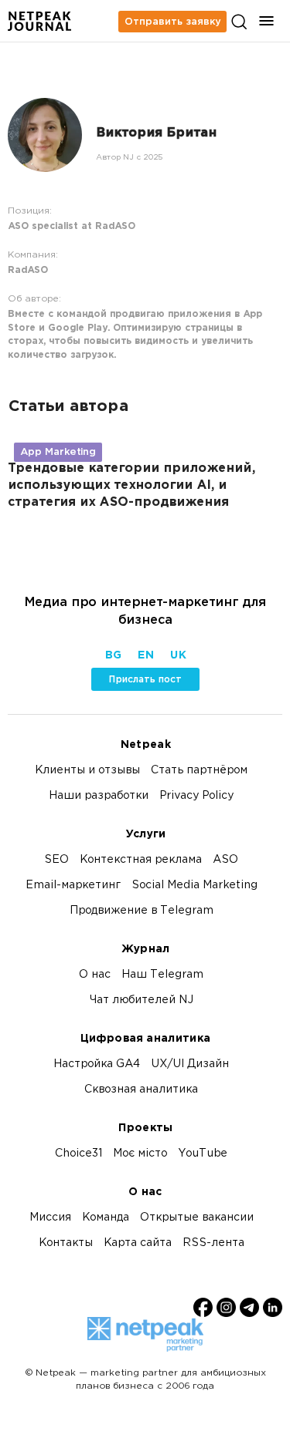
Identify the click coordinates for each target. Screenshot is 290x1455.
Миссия (50, 1218)
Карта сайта (138, 1243)
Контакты (66, 1243)
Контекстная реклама (141, 860)
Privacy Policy (196, 796)
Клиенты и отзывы (87, 770)
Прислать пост (145, 679)
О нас (95, 975)
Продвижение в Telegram (141, 911)
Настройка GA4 (96, 1064)
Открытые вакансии (197, 1218)
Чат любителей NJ (141, 1000)
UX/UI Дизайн (190, 1064)
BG (112, 656)
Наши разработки (98, 796)
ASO (225, 860)
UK (177, 656)
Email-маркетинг (73, 885)
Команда (105, 1218)
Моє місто (140, 1154)
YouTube (202, 1154)
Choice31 (78, 1154)
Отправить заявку (172, 21)
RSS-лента (213, 1243)
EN (145, 656)
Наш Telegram (162, 975)
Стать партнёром (199, 770)
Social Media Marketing (194, 885)
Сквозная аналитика (141, 1090)
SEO (56, 860)
